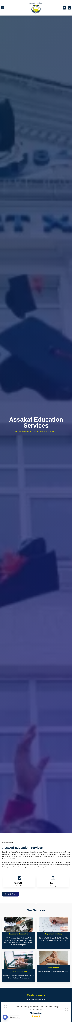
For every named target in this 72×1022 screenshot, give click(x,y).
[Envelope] (64, 7)
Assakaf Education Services (36, 422)
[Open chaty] (5, 1017)
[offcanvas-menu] (2, 7)
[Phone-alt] (69, 7)
